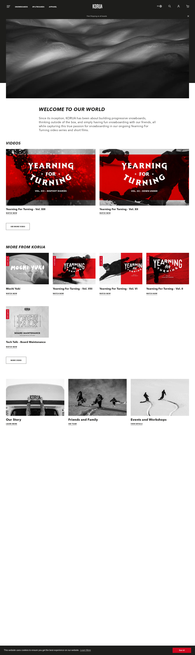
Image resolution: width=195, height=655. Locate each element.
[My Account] (175, 6)
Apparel (53, 7)
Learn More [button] (85, 650)
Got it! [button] (182, 650)
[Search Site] (166, 6)
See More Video (18, 227)
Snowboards (21, 7)
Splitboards (38, 7)
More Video (16, 360)
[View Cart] (184, 7)
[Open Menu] (8, 6)
